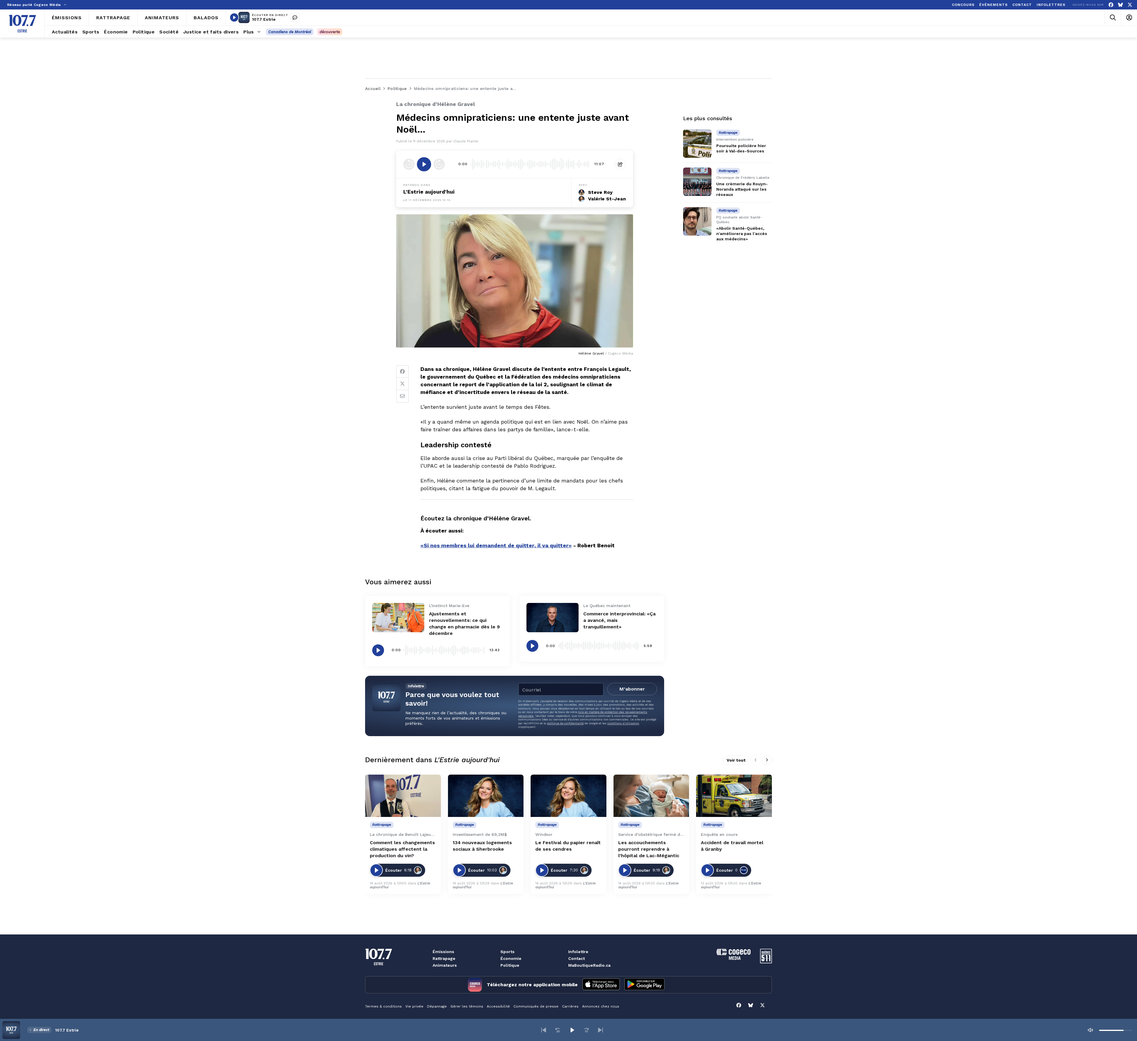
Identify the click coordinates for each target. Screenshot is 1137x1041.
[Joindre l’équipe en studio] (294, 17)
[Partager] (620, 164)
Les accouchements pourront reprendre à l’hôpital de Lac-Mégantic (648, 849)
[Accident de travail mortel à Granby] (734, 796)
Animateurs (445, 965)
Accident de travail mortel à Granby (732, 846)
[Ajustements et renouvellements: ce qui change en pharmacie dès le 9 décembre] (398, 617)
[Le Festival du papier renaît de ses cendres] (568, 796)
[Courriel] (402, 396)
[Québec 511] (766, 962)
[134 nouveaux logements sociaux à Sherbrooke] (486, 796)
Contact (576, 958)
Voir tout (736, 760)
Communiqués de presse (535, 1006)
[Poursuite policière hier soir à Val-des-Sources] (697, 143)
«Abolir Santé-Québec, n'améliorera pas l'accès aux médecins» (741, 233)
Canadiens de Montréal (289, 32)
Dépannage (437, 1006)
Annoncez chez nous (600, 1006)
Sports (507, 951)
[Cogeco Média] (734, 958)
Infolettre (578, 951)
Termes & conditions (383, 1006)
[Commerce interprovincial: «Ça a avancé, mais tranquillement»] (552, 617)
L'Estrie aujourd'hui (429, 192)
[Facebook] (1111, 5)
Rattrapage (444, 958)
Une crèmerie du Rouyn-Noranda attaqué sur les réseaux (742, 189)
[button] (544, 1030)
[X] (1130, 5)
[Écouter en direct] (234, 17)
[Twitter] (402, 384)
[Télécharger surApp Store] (601, 984)
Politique (509, 965)
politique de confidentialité (565, 723)
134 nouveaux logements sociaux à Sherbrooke (482, 846)
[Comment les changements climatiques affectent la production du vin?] (403, 796)
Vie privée (414, 1006)
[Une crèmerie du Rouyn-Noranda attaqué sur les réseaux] (697, 182)
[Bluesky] (1120, 5)
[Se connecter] (1129, 17)
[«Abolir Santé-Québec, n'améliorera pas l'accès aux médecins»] (697, 221)
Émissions (443, 951)
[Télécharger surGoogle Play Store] (644, 984)
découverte (329, 32)
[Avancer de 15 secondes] (439, 164)
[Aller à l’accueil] (22, 24)
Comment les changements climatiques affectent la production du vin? (402, 849)
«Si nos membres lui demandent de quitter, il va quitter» (496, 545)
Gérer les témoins (466, 1006)
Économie (510, 958)
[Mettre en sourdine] (1090, 1030)
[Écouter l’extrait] (424, 164)
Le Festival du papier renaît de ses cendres (568, 846)
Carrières (570, 1006)
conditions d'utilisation (623, 723)
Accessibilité (498, 1006)
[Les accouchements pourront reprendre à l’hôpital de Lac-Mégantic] (651, 796)
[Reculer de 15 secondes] (409, 164)
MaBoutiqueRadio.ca (589, 965)
